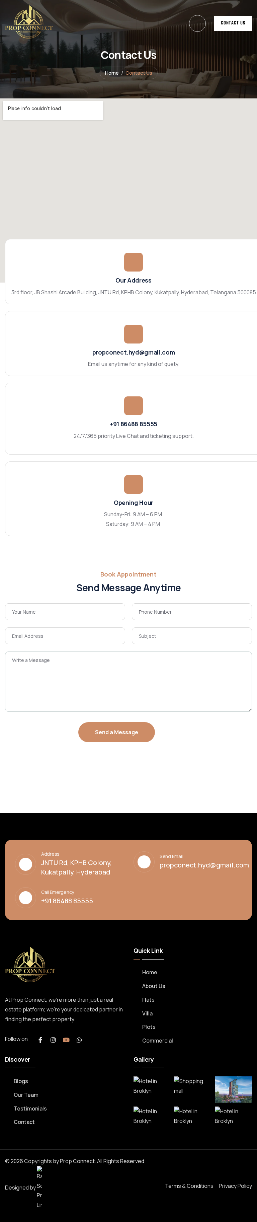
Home (112, 72)
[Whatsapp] (79, 1040)
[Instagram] (53, 1040)
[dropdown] (197, 23)
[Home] (29, 22)
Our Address (133, 280)
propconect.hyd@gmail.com (133, 352)
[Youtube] (66, 1040)
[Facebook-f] (40, 1040)
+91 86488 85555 (133, 424)
